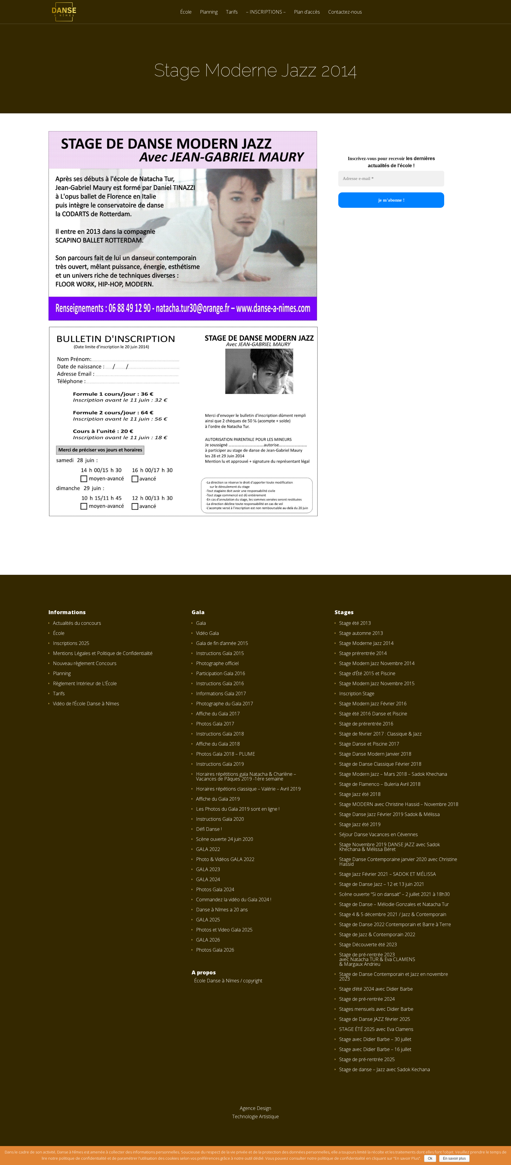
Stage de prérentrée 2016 (366, 723)
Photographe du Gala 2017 (224, 703)
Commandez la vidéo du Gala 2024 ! (233, 899)
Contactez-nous (345, 12)
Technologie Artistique (255, 1116)
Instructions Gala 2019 (220, 764)
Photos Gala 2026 (215, 950)
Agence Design (255, 1108)
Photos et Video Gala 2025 (224, 929)
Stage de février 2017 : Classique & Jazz (380, 733)
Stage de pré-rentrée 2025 (367, 1059)
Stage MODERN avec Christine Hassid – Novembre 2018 (398, 804)
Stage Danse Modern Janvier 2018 (375, 754)
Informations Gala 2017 (221, 693)
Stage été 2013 (355, 623)
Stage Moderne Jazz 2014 (366, 643)
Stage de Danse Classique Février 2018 (380, 764)
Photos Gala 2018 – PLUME (225, 754)
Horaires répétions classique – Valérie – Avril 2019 (248, 789)
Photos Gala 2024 (215, 889)
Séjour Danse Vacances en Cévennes (378, 834)
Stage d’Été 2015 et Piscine (367, 673)
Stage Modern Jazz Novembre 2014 (377, 663)
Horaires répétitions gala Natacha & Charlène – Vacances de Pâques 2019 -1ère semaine (246, 776)
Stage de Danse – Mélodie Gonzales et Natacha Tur (394, 904)
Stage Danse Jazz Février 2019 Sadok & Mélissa (389, 814)
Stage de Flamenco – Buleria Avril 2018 (380, 784)
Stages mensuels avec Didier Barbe (376, 1009)
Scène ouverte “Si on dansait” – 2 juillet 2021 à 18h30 (394, 894)
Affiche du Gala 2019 (218, 799)
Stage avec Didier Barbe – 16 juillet (375, 1049)
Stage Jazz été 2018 (360, 794)
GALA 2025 (208, 919)
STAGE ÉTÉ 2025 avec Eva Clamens (376, 1029)
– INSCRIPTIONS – (266, 12)
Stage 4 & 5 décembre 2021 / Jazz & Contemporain (392, 914)
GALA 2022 (208, 849)
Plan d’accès (307, 12)
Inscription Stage (356, 693)
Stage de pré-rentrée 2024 (367, 999)
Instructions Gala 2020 (220, 819)
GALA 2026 (208, 939)
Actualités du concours (77, 623)
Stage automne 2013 (361, 633)
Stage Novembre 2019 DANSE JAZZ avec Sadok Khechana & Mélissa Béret (389, 846)
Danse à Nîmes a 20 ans (222, 909)
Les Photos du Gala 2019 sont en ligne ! (237, 809)
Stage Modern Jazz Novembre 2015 (377, 683)
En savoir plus (454, 1158)
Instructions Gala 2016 (220, 683)
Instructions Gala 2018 (220, 733)
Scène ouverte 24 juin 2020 (224, 839)
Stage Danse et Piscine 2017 (369, 744)
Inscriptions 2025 (71, 643)
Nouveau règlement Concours (85, 663)
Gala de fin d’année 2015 (222, 643)
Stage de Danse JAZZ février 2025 (374, 1019)
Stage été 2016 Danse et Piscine (373, 713)
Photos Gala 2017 (215, 723)
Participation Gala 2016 (220, 673)
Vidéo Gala (207, 633)
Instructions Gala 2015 (220, 653)
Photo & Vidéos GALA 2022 (225, 859)
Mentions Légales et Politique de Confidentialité (103, 653)
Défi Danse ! (209, 829)
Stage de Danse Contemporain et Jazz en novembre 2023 (393, 976)
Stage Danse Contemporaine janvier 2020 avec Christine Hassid (398, 861)
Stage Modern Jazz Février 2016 (373, 703)
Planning (209, 12)
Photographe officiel (217, 663)
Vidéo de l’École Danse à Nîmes (86, 703)
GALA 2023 (208, 869)
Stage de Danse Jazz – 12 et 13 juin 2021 (381, 884)
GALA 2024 (208, 879)
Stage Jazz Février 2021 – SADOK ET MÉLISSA (387, 874)
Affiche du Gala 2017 (218, 713)
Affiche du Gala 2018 (218, 744)
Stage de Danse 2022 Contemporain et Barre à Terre (395, 924)
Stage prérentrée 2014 (363, 653)
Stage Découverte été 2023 (368, 944)
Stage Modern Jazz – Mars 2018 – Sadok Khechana (393, 774)
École (186, 12)
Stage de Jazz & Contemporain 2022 (377, 934)
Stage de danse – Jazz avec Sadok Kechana (384, 1069)
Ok (430, 1158)
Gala (201, 623)
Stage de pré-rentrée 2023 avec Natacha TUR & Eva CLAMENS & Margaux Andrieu (377, 959)
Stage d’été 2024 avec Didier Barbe (376, 989)
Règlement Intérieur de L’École (85, 683)
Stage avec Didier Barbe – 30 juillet (375, 1039)
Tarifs (232, 12)
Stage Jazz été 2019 (360, 824)
